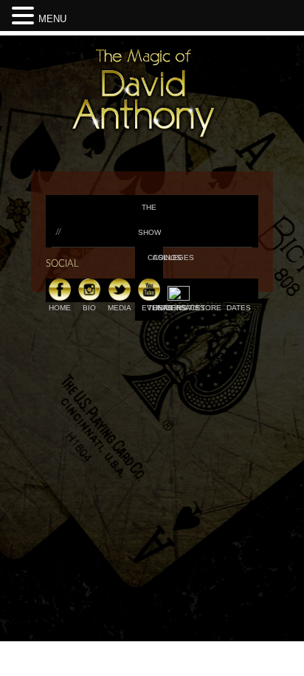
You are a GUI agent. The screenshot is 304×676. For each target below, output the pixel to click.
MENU (52, 18)
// (58, 232)
